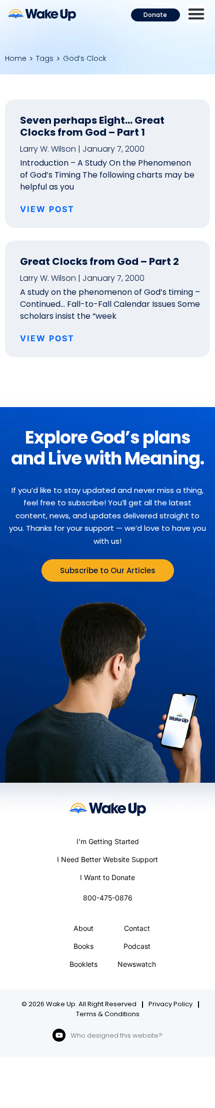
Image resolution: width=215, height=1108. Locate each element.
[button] (196, 13)
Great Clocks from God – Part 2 (99, 261)
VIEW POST (47, 209)
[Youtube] (59, 1035)
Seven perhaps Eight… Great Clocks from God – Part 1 (92, 126)
